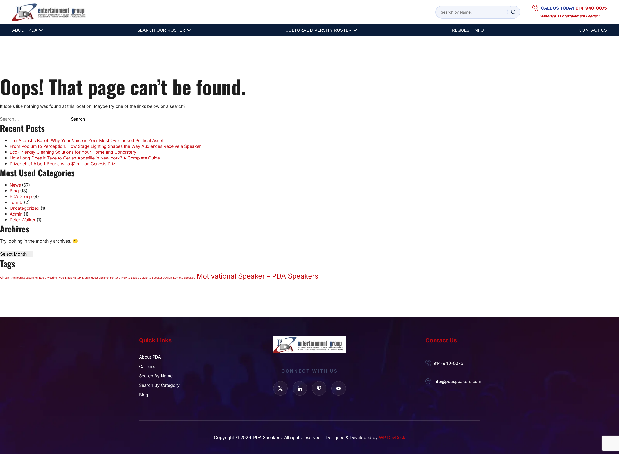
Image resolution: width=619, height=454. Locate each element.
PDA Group (21, 196)
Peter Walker (23, 219)
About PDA (24, 30)
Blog (14, 190)
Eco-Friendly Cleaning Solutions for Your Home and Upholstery (73, 152)
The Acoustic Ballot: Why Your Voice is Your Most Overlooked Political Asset (86, 140)
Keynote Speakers (184, 277)
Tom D (16, 202)
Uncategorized (24, 208)
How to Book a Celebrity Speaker (141, 277)
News (15, 185)
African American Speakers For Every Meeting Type (32, 277)
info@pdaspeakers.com (457, 381)
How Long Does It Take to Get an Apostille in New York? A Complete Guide (85, 158)
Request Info (468, 30)
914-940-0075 (448, 363)
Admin (16, 214)
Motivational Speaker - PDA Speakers (257, 276)
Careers (147, 366)
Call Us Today (574, 8)
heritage (115, 277)
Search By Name (156, 376)
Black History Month (77, 277)
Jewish (167, 277)
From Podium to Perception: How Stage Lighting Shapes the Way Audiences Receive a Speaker (105, 146)
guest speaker (100, 277)
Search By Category (159, 385)
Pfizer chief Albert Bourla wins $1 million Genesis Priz (62, 163)
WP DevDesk (392, 437)
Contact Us (593, 30)
